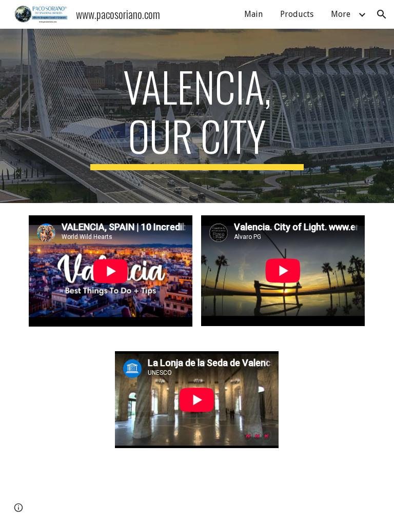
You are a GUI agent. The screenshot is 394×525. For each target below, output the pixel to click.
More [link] (340, 14)
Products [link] (296, 14)
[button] (381, 14)
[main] (196, 115)
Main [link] (253, 14)
